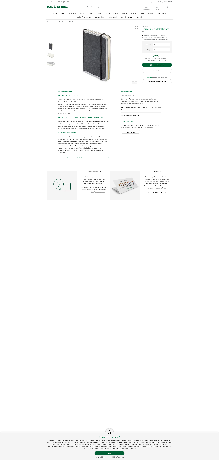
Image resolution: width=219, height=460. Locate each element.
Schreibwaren (63, 21)
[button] (136, 27)
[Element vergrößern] (136, 82)
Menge (148, 49)
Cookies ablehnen (100, 457)
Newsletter (67, 1)
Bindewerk (136, 115)
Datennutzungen (121, 440)
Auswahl (148, 45)
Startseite (50, 21)
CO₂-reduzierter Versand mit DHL (157, 60)
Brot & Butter (59, 1)
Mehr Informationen (118, 457)
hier (156, 446)
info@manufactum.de (98, 192)
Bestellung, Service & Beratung (159, 1)
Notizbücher (72, 21)
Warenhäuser (50, 1)
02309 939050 (98, 189)
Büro (56, 21)
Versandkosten (165, 58)
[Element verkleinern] (133, 82)
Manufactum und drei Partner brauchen (63, 440)
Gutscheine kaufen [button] (157, 192)
